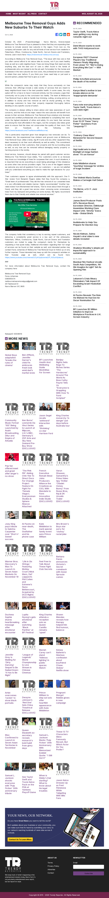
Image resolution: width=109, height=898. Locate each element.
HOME (8, 14)
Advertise (51, 869)
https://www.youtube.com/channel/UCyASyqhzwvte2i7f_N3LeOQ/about (34, 257)
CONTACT (42, 14)
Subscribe (89, 873)
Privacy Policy (53, 866)
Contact (51, 873)
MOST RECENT (19, 14)
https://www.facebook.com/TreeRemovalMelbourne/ (26, 130)
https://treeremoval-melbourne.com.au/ (43, 55)
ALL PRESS (32, 14)
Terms (50, 863)
